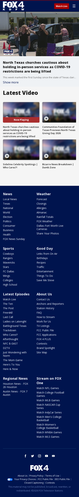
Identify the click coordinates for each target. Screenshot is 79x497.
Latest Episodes (16, 294)
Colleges (8, 280)
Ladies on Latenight (14, 321)
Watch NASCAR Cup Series (48, 406)
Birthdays (42, 258)
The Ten (8, 303)
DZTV (6, 348)
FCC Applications (46, 334)
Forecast (42, 199)
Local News (10, 199)
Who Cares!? (10, 334)
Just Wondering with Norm (15, 354)
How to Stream (46, 317)
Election (7, 217)
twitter (32, 456)
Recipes (41, 262)
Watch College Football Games (50, 394)
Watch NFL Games (48, 388)
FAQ (39, 312)
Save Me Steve (45, 280)
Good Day (45, 248)
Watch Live (61, 6)
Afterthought (10, 339)
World (6, 212)
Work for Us (44, 321)
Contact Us (43, 299)
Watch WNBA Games (49, 432)
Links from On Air (47, 253)
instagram (39, 456)
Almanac (42, 212)
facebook (25, 456)
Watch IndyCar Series (49, 412)
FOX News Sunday (14, 239)
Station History (45, 308)
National (8, 208)
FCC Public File (45, 330)
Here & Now (10, 369)
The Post (8, 308)
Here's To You (11, 364)
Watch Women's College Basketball (47, 426)
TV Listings (43, 326)
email (53, 456)
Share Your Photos (48, 233)
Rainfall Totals (45, 217)
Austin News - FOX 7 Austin (15, 393)
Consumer (9, 225)
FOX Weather (44, 221)
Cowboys (8, 253)
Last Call (8, 317)
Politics (7, 221)
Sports (8, 248)
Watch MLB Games (48, 400)
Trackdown (9, 330)
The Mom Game (13, 360)
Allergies (41, 208)
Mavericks (9, 262)
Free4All (7, 312)
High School (10, 284)
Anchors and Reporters (50, 303)
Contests (42, 343)
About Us (44, 294)
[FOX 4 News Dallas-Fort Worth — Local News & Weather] (13, 5)
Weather (44, 194)
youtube (46, 456)
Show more (11, 82)
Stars (6, 267)
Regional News (15, 378)
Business (8, 230)
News (7, 194)
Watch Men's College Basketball (49, 418)
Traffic (40, 267)
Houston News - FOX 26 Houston (15, 385)
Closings (41, 203)
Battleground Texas (14, 326)
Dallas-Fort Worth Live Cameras (50, 227)
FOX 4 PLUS (44, 339)
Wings (6, 276)
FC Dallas (8, 271)
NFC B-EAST (10, 343)
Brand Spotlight (46, 348)
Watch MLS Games (48, 436)
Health (7, 234)
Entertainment (45, 271)
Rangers (8, 258)
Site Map (42, 352)
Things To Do (45, 276)
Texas (6, 203)
